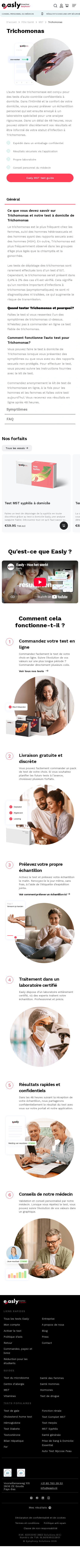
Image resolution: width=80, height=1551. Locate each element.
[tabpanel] (40, 304)
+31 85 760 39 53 (52, 1483)
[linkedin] (43, 1497)
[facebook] (37, 1497)
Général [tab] (13, 199)
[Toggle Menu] (75, 6)
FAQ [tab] (10, 419)
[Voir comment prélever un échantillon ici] (69, 894)
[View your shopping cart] (66, 5)
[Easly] (16, 5)
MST (41, 22)
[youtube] (48, 1497)
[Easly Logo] (18, 1301)
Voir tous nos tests (31, 671)
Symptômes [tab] (17, 409)
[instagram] (31, 1497)
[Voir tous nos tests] (47, 671)
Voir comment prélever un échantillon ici (43, 894)
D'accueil (12, 22)
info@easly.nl (49, 1488)
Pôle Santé (28, 22)
